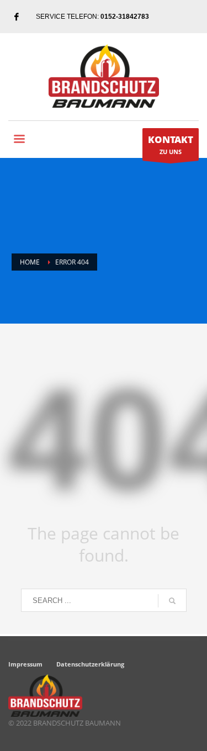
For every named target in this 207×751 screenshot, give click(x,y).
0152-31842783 (124, 16)
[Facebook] (16, 16)
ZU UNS (170, 144)
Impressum (25, 664)
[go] (172, 600)
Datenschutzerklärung (90, 664)
